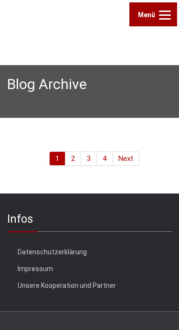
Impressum (35, 269)
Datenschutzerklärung (52, 252)
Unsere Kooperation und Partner (67, 285)
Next (125, 158)
